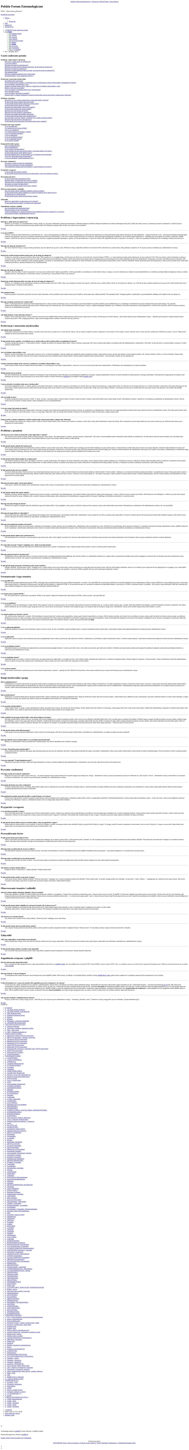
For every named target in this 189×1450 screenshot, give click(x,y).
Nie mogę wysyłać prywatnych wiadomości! (18, 163)
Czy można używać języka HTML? (16, 128)
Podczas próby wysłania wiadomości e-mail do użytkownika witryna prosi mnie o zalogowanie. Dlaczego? (38, 95)
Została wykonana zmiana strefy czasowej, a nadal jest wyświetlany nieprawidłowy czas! (32, 86)
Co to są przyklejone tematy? (14, 137)
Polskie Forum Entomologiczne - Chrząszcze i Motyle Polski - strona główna (94, 1)
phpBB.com (87, 376)
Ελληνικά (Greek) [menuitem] (17, 41)
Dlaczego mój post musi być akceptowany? (18, 119)
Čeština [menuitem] (14, 35)
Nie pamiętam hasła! (11, 72)
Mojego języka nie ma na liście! (14, 88)
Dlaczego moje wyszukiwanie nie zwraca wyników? (21, 180)
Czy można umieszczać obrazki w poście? (18, 132)
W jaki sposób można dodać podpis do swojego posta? (22, 103)
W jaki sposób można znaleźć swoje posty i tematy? (21, 186)
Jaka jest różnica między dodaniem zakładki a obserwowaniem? (24, 191)
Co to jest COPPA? (11, 63)
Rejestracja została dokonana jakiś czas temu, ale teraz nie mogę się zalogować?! (30, 70)
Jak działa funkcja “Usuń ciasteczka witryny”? (19, 76)
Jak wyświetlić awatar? (12, 91)
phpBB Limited (60, 964)
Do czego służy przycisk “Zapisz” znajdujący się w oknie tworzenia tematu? (28, 118)
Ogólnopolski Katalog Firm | (127, 1443)
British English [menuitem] (16, 33)
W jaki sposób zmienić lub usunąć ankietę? (18, 109)
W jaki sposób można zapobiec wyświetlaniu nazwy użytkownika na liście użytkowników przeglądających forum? (40, 82)
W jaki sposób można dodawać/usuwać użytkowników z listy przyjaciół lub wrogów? (31, 173)
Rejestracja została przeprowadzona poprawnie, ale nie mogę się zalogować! (28, 67)
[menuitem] (12, 21)
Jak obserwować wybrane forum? (15, 194)
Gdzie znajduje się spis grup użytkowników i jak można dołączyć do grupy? (28, 151)
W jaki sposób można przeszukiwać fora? (18, 178)
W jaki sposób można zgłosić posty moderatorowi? (20, 116)
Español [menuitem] (18, 49)
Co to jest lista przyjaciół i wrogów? (16, 172)
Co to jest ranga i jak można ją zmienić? (17, 93)
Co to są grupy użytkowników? (14, 149)
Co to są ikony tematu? (12, 140)
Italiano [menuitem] (14, 42)
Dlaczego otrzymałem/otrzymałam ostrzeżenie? (19, 114)
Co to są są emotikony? (12, 130)
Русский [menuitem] (15, 46)
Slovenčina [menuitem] (15, 48)
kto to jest (165, 985)
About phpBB (9, 966)
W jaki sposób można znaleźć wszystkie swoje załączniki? (23, 203)
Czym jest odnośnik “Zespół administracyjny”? (19, 158)
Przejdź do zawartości (7, 14)
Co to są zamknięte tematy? (13, 139)
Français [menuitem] (14, 37)
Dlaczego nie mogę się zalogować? (16, 69)
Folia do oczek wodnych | (88, 1443)
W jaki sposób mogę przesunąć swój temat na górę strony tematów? (26, 121)
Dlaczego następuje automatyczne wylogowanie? (20, 74)
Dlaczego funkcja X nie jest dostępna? (17, 210)
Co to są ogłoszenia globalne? (14, 133)
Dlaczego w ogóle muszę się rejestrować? (18, 61)
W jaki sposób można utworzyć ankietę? (17, 105)
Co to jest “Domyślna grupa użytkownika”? (18, 156)
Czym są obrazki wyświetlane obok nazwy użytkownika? (23, 90)
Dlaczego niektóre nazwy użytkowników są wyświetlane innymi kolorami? (28, 154)
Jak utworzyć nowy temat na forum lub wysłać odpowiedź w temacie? (26, 100)
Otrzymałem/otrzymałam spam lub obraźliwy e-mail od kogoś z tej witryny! (28, 167)
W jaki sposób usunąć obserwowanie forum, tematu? (21, 196)
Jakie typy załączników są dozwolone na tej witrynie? (21, 201)
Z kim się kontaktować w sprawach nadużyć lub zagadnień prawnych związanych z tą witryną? (34, 211)
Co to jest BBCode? (11, 126)
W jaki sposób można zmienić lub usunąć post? (19, 102)
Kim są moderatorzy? (11, 147)
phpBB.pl (66, 376)
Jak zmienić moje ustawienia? (14, 81)
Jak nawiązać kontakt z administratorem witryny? (20, 213)
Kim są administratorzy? (12, 146)
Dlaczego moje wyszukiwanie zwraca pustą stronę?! (21, 182)
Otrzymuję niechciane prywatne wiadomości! (19, 165)
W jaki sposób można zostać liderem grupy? (18, 153)
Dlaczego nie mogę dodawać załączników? (18, 112)
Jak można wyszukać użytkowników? (16, 184)
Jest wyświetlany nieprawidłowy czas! (17, 84)
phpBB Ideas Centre (104, 975)
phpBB (17, 1431)
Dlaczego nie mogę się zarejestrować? (16, 65)
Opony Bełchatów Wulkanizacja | (107, 1443)
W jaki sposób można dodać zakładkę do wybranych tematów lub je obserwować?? (31, 192)
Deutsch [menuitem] (14, 39)
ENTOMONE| (58, 1443)
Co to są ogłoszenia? (11, 135)
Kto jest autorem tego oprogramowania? (17, 208)
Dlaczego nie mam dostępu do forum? (16, 111)
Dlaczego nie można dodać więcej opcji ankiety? (20, 107)
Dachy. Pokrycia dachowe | (71, 1443)
